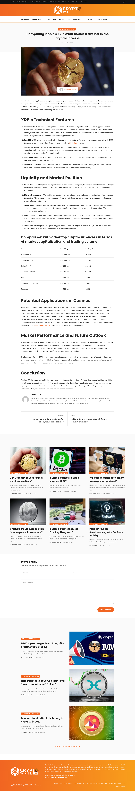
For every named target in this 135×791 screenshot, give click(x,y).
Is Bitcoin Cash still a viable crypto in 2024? (64, 479)
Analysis (88, 19)
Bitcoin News (64, 19)
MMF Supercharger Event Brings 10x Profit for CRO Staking (42, 645)
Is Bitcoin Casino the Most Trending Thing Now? (64, 530)
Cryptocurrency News (67, 29)
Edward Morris (96, 493)
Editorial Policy (21, 2)
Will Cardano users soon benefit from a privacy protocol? (89, 420)
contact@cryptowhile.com (59, 777)
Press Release (101, 19)
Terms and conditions (69, 2)
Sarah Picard (71, 90)
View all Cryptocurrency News (66, 747)
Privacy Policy (55, 2)
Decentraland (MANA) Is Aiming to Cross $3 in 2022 (42, 719)
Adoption (52, 19)
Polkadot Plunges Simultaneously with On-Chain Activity (106, 532)
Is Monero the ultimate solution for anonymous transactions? (48, 420)
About (12, 2)
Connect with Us (34, 2)
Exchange (25, 19)
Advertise (45, 2)
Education (77, 19)
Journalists (83, 2)
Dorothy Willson (17, 493)
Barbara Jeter (56, 491)
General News (37, 19)
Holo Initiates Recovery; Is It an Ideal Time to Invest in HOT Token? (43, 682)
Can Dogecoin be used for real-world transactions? (27, 479)
